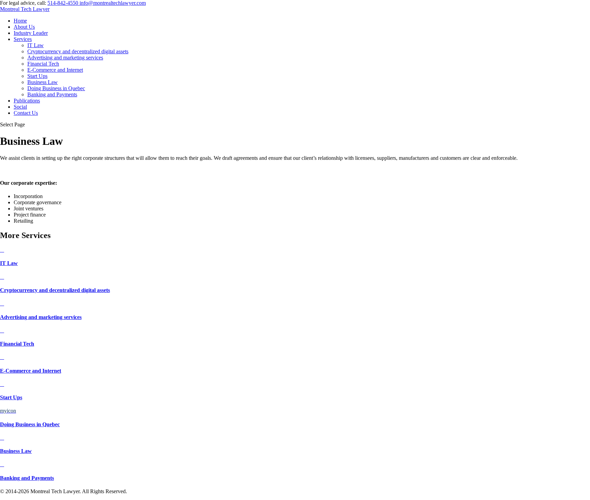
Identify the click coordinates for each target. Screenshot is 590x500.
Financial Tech (43, 64)
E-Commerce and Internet (55, 70)
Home (20, 21)
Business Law (42, 82)
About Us (24, 27)
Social (20, 107)
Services (23, 39)
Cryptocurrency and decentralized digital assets (77, 51)
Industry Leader (31, 33)
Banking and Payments (52, 94)
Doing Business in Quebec (56, 88)
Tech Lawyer (25, 9)
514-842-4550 (62, 3)
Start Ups (37, 76)
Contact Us (26, 113)
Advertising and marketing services (65, 57)
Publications (27, 100)
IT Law (35, 45)
